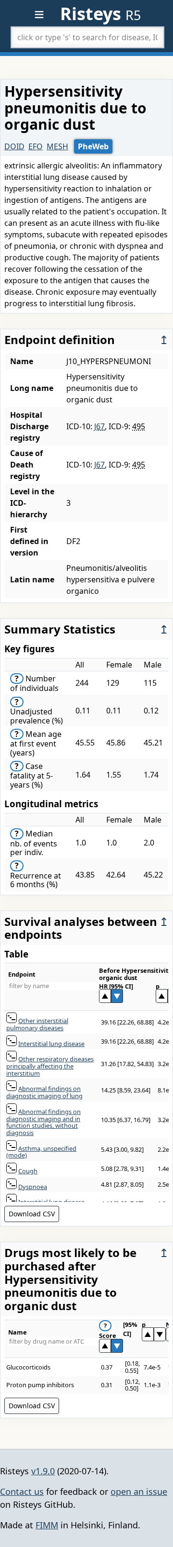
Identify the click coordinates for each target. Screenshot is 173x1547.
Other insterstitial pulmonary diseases (37, 1024)
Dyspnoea (32, 1186)
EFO (35, 146)
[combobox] (87, 37)
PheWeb (93, 146)
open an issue (139, 1491)
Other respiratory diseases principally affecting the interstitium (50, 1066)
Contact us (22, 1491)
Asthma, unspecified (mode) (41, 1152)
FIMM (47, 1525)
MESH (57, 146)
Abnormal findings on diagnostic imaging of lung (44, 1092)
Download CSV (32, 1213)
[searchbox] (87, 37)
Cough (27, 1171)
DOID (14, 146)
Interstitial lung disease (51, 1043)
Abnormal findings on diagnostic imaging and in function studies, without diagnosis (43, 1122)
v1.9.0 (43, 1471)
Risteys (100, 13)
